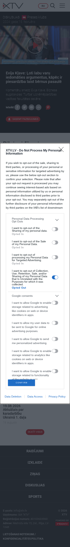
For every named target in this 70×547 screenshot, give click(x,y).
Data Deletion (13, 396)
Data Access (35, 396)
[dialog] (35, 273)
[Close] (62, 150)
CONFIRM (21, 383)
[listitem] (35, 220)
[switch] (55, 229)
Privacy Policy (57, 396)
